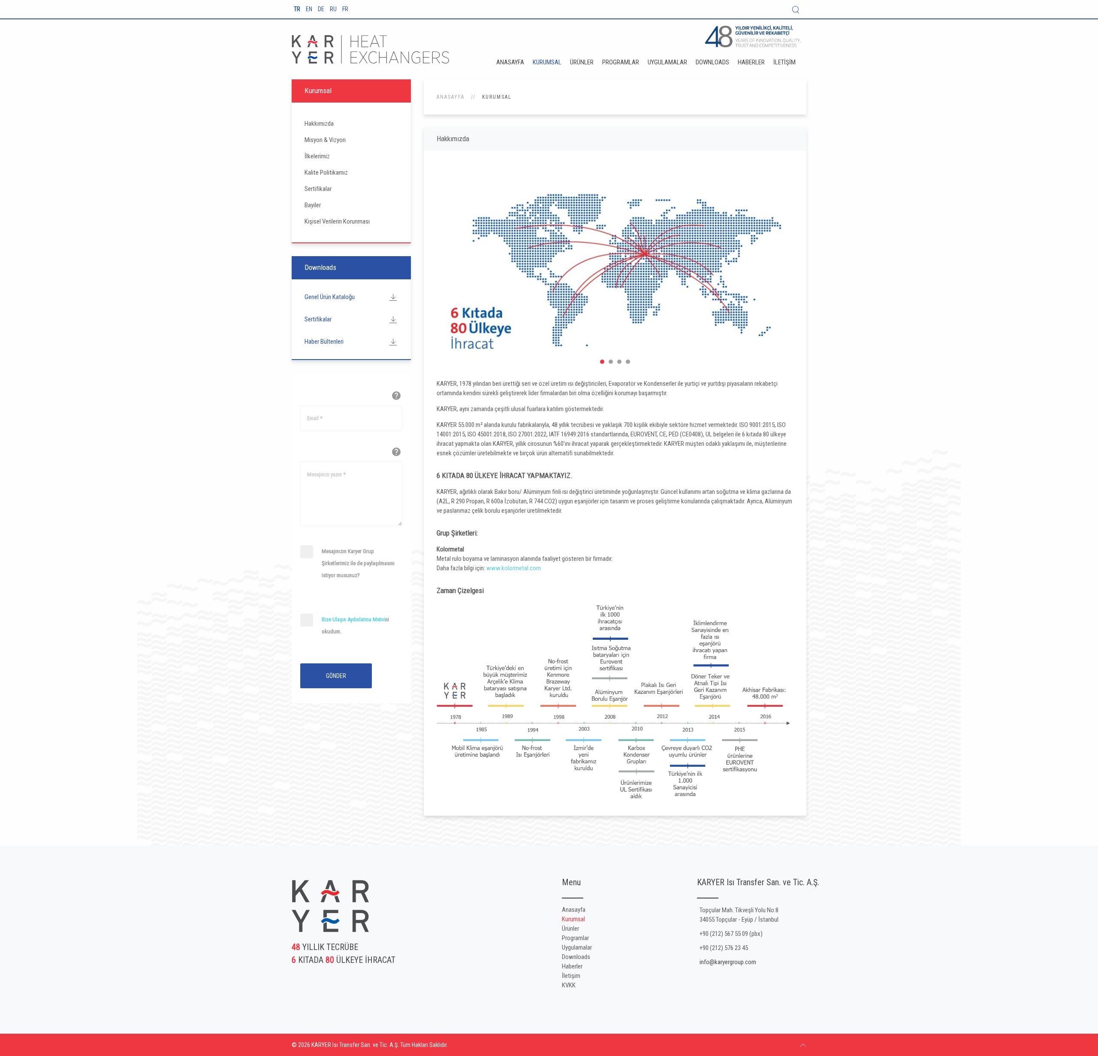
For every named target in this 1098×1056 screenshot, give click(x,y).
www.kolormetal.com (513, 568)
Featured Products (628, 362)
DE (322, 9)
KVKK (569, 985)
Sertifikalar (318, 189)
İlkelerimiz (317, 156)
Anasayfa (510, 62)
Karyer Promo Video (611, 362)
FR (345, 9)
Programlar (620, 62)
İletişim (784, 62)
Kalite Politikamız (326, 172)
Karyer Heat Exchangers (602, 362)
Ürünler (582, 62)
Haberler (751, 62)
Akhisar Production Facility (619, 362)
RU (334, 9)
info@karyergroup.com (728, 962)
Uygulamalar (667, 62)
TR (298, 9)
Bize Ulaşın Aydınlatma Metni (353, 619)
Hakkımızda (319, 123)
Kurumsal (547, 62)
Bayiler (313, 205)
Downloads (712, 62)
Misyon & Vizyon (325, 140)
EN (310, 9)
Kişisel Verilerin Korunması (337, 221)
